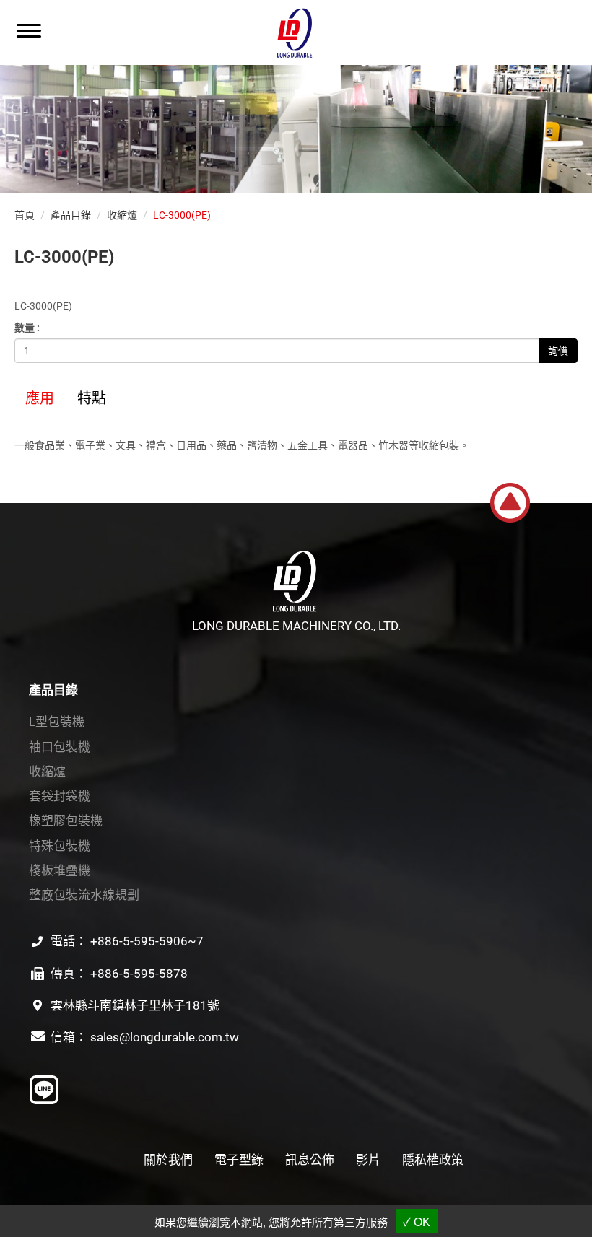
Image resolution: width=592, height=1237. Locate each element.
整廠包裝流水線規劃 (84, 895)
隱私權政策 (432, 1160)
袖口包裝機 (59, 747)
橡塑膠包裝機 (66, 820)
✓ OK (416, 1222)
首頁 (24, 215)
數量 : (27, 327)
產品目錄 (71, 215)
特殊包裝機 (59, 846)
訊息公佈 (309, 1160)
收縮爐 (122, 215)
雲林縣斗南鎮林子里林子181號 (135, 1005)
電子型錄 (239, 1160)
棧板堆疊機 (59, 870)
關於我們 (168, 1160)
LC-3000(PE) (182, 215)
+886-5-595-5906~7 (147, 941)
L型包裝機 (56, 721)
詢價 (558, 351)
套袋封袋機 (59, 796)
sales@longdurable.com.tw (164, 1037)
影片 (368, 1160)
